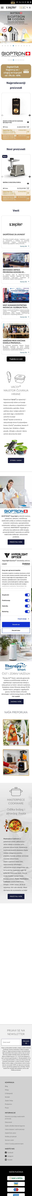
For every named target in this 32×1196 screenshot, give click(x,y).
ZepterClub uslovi (10, 1133)
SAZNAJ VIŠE (16, 701)
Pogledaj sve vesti (16, 359)
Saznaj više (23, 246)
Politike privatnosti (16, 1070)
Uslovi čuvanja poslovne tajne (14, 1143)
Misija (7, 1090)
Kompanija (9, 1082)
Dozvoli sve (16, 624)
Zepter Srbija (9, 1100)
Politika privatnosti (10, 1136)
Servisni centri (9, 1140)
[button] (2, 46)
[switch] (27, 600)
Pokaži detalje (22, 619)
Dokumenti (8, 1122)
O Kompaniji (9, 1093)
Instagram (10, 1156)
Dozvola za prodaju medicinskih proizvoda (15, 1117)
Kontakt (7, 1097)
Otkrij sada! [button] (16, 460)
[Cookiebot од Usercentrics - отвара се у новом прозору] (22, 564)
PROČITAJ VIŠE (16, 542)
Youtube (9, 1159)
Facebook (10, 1152)
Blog (6, 1086)
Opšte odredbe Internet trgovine (15, 1126)
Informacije (10, 1113)
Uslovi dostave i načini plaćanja (14, 1129)
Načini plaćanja (16, 1172)
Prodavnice (8, 1104)
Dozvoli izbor (16, 630)
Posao (7, 1108)
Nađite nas (9, 1149)
